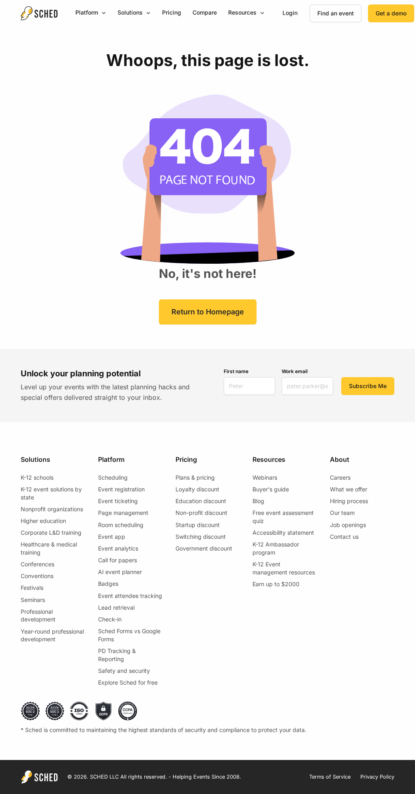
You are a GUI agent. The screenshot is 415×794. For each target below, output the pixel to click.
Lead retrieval (116, 607)
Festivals (32, 587)
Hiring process (349, 500)
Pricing (171, 12)
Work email (295, 371)
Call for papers (117, 560)
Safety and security (124, 670)
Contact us (344, 536)
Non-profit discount (201, 512)
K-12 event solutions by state (51, 493)
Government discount (203, 548)
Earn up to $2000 (275, 584)
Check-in (110, 619)
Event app (111, 536)
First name (236, 371)
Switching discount (200, 536)
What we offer (348, 489)
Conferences (37, 564)
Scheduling (113, 477)
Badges (108, 583)
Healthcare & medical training (49, 548)
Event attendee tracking (130, 595)
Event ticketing (118, 500)
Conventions (37, 575)
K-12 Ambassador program (275, 548)
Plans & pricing (195, 477)
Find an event (335, 13)
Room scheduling (120, 524)
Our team (342, 512)
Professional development (38, 615)
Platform (86, 12)
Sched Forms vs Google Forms (129, 635)
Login (289, 12)
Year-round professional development (52, 635)
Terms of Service (330, 777)
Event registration (121, 489)
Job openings (348, 524)
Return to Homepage (207, 311)
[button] (91, 13)
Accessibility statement (283, 532)
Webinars (264, 477)
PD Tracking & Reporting (117, 654)
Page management (123, 512)
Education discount (200, 500)
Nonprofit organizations (52, 509)
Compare (205, 12)
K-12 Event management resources (283, 568)
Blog (258, 500)
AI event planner (120, 571)
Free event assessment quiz (283, 516)
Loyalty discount (197, 489)
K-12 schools (37, 477)
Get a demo (391, 13)
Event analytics (118, 548)
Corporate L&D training (51, 532)
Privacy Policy (377, 777)
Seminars (33, 599)
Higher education (43, 520)
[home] (39, 13)
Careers (340, 477)
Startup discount (197, 524)
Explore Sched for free (128, 682)
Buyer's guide (270, 489)
